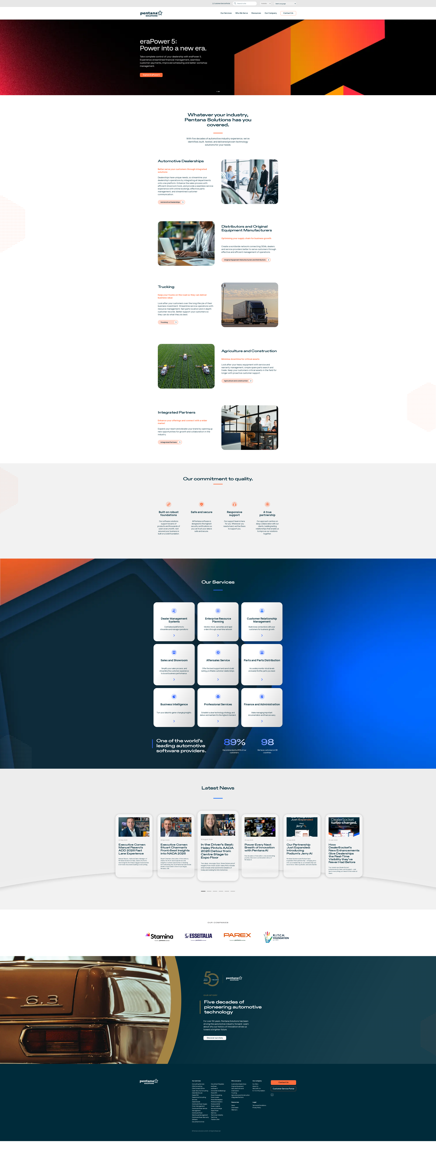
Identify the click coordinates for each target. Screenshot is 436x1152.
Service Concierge (216, 1108)
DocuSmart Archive (198, 1122)
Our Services (226, 13)
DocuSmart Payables (217, 1084)
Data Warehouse (197, 1093)
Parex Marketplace (216, 1100)
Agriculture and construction (236, 381)
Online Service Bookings (218, 1091)
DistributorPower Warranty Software (200, 1118)
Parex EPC (214, 1093)
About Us (255, 1086)
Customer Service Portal (283, 1088)
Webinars (234, 1110)
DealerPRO (195, 1095)
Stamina (213, 1113)
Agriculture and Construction (240, 1095)
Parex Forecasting (216, 1095)
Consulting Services (198, 1084)
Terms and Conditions (259, 1105)
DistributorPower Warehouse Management (200, 1114)
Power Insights (215, 1106)
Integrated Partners (169, 442)
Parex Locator (215, 1097)
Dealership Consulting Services (199, 1098)
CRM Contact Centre (198, 1088)
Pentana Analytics (216, 1102)
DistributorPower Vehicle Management (199, 1109)
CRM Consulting (197, 1086)
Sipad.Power (215, 1111)
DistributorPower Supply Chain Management (199, 1105)
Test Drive (214, 1117)
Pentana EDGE (215, 1104)
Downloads (234, 1108)
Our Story (255, 1084)
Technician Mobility (217, 1115)
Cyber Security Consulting (200, 1091)
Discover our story (215, 1038)
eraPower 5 (214, 1088)
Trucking (164, 322)
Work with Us (256, 1088)
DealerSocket (196, 1102)
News (233, 1105)
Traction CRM (215, 1119)
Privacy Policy (257, 1108)
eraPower (214, 1086)
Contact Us (288, 13)
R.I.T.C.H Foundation (259, 1091)
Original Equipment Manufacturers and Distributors (244, 260)
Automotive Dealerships (170, 202)
